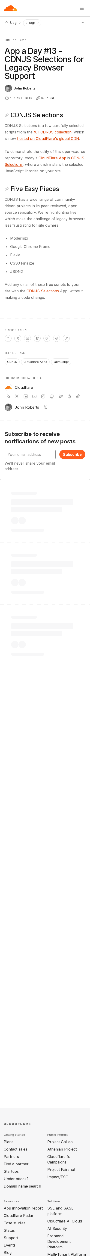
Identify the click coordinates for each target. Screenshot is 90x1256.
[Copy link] (66, 338)
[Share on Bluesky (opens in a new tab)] (37, 338)
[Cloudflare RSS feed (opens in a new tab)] (8, 396)
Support (11, 1237)
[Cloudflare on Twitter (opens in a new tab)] (16, 396)
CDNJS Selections (43, 291)
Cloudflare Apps (35, 362)
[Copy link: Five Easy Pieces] (7, 189)
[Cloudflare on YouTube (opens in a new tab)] (34, 396)
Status (9, 1230)
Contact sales (15, 1149)
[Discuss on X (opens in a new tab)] (17, 338)
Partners (11, 1156)
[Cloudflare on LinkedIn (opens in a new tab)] (25, 396)
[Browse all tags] (82, 22)
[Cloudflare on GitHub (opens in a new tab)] (51, 396)
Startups (11, 1171)
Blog (8, 1252)
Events (9, 1245)
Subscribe (72, 454)
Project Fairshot (61, 1169)
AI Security (57, 1228)
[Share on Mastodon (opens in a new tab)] (46, 338)
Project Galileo (60, 1141)
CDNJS (12, 362)
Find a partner (16, 1164)
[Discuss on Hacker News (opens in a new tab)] (8, 338)
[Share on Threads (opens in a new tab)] (56, 338)
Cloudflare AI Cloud (64, 1221)
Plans (8, 1141)
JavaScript (61, 362)
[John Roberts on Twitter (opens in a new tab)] (45, 407)
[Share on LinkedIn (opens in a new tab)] (27, 338)
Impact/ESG (57, 1177)
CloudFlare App (52, 158)
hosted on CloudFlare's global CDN (48, 138)
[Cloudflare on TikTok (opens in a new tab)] (78, 396)
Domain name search (22, 1186)
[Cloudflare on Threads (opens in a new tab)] (69, 396)
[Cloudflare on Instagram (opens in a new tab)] (43, 396)
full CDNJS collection (53, 132)
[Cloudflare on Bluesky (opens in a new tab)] (60, 396)
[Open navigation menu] (81, 8)
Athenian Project (62, 1149)
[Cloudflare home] (10, 8)
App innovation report (23, 1208)
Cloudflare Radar (18, 1215)
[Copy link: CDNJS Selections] (7, 115)
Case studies (14, 1223)
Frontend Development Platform (59, 1241)
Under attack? (16, 1178)
